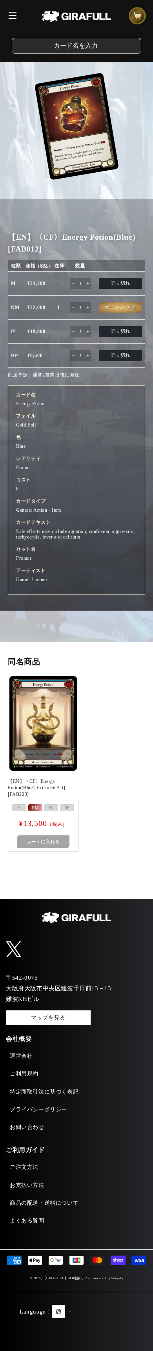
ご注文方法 (24, 1167)
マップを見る (48, 1018)
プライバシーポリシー (38, 1109)
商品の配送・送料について (44, 1203)
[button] (76, 1321)
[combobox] (76, 46)
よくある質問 (27, 1221)
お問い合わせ (27, 1127)
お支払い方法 (27, 1185)
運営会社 (21, 1056)
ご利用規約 (24, 1074)
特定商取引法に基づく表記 (44, 1092)
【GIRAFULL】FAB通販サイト (67, 1278)
